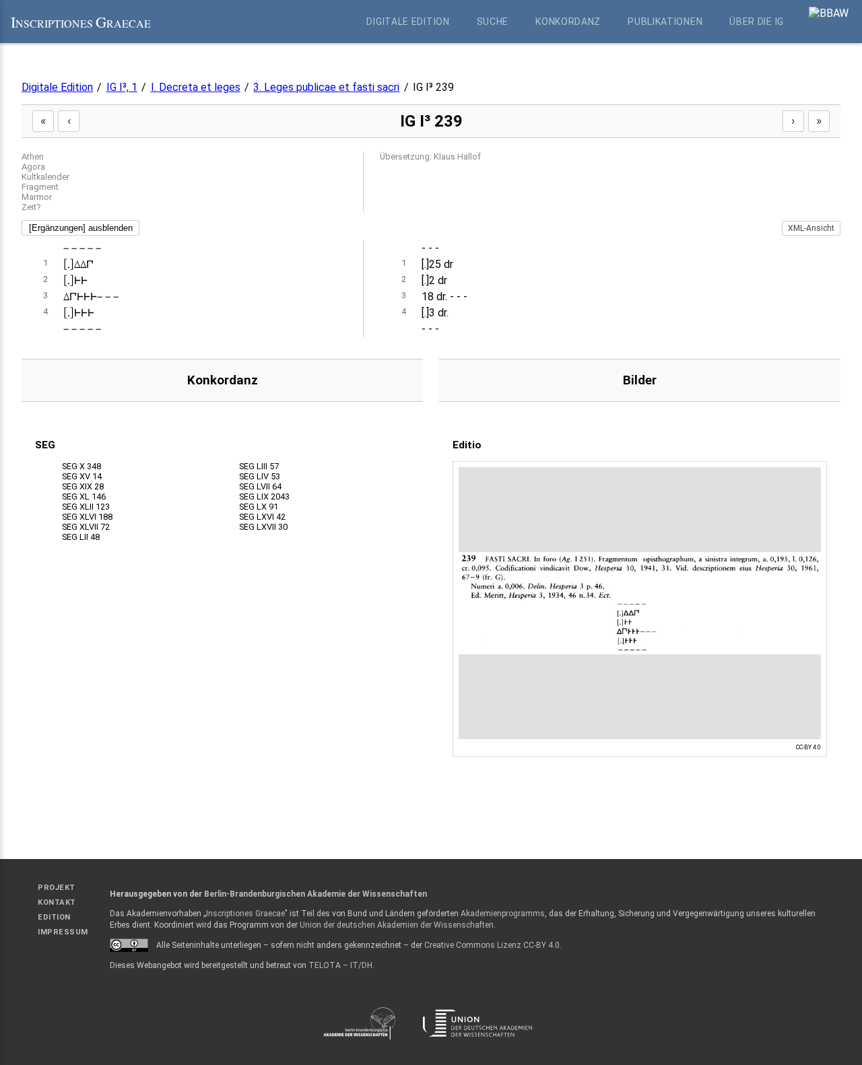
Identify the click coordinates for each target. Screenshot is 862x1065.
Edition (54, 917)
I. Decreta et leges (195, 87)
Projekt (56, 887)
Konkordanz (568, 21)
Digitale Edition (407, 21)
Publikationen (665, 21)
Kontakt (57, 902)
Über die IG (756, 21)
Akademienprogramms (503, 913)
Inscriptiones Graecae (245, 913)
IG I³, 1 (121, 87)
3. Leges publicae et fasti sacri (326, 87)
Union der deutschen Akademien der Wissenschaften (397, 925)
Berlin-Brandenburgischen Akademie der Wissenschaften (315, 894)
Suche (493, 21)
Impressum (63, 932)
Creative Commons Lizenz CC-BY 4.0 (492, 945)
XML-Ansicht (811, 228)
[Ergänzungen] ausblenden (81, 228)
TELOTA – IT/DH (340, 965)
